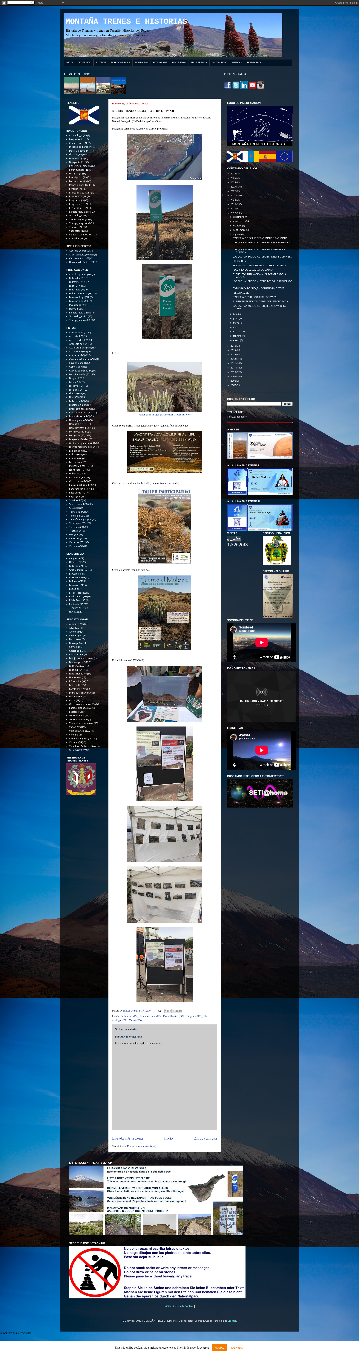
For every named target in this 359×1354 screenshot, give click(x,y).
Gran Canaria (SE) (78, 569)
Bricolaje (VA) (76, 643)
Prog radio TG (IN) (78, 204)
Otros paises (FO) (78, 481)
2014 (233, 354)
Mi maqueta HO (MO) (80, 692)
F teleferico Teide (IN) (80, 165)
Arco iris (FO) (76, 336)
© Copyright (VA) (78, 750)
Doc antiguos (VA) (78, 662)
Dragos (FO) (75, 378)
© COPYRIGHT (219, 62)
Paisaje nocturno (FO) (80, 485)
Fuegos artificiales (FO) (81, 439)
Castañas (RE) (76, 650)
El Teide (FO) (75, 389)
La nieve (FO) (76, 458)
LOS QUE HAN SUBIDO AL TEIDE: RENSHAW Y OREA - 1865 (260, 307)
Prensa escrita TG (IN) (80, 192)
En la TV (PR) (75, 285)
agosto (237, 234)
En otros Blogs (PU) (79, 297)
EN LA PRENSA (199, 62)
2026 (233, 173)
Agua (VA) (74, 627)
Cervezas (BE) (76, 654)
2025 (233, 178)
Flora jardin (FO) (77, 424)
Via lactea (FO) (76, 542)
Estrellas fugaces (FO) (80, 408)
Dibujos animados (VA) (81, 658)
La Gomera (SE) (77, 573)
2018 (233, 208)
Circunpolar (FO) (78, 363)
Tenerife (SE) (75, 608)
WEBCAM (237, 62)
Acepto (219, 1347)
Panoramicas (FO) (78, 489)
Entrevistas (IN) (77, 158)
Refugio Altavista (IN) (80, 211)
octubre (237, 225)
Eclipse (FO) (75, 382)
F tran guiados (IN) (78, 169)
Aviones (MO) (76, 631)
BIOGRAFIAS (141, 62)
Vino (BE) (73, 734)
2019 (233, 204)
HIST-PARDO (254, 62)
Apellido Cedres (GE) (80, 250)
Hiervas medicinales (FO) (82, 446)
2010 (233, 372)
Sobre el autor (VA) (79, 715)
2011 (233, 367)
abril (236, 327)
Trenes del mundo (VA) (81, 723)
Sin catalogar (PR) (78, 316)
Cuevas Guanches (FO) (81, 370)
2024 (233, 182)
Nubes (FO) (75, 473)
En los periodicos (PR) (80, 293)
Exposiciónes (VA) (78, 673)
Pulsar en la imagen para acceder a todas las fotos (165, 414)
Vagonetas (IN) (77, 230)
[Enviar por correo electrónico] (166, 1011)
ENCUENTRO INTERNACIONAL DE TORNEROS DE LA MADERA (259, 275)
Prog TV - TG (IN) (77, 196)
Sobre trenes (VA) (78, 719)
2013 (233, 358)
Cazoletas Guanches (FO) (82, 359)
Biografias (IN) (76, 139)
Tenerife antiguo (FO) (80, 519)
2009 (233, 376)
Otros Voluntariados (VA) (82, 704)
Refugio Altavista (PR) (80, 312)
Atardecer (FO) (77, 355)
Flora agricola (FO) (79, 420)
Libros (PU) (75, 308)
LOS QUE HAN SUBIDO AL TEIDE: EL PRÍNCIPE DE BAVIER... (262, 256)
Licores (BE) (75, 685)
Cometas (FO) (76, 366)
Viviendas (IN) (76, 238)
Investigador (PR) (78, 305)
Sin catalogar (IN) (78, 215)
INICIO (69, 62)
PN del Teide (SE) (78, 592)
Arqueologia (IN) (78, 135)
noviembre (239, 221)
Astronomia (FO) (78, 351)
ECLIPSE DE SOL (241, 261)
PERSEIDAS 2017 (241, 292)
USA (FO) (73, 534)
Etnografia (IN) (76, 162)
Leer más (237, 1348)
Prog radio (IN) (77, 200)
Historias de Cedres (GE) (82, 262)
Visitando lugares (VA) (80, 738)
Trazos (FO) (75, 530)
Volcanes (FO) (76, 546)
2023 (233, 186)
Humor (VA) (75, 677)
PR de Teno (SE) (77, 600)
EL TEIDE (101, 62)
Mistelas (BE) (75, 696)
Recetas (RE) (75, 711)
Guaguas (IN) (76, 173)
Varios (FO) (135, 1020)
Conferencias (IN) (78, 143)
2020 (233, 200)
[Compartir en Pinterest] (180, 1011)
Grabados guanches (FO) (82, 443)
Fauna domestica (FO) (80, 412)
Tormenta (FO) (77, 527)
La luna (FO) (75, 454)
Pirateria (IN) (75, 189)
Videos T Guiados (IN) (80, 234)
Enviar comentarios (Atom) (141, 1146)
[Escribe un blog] (170, 1011)
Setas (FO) (74, 508)
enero (236, 340)
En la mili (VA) (76, 669)
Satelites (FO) (76, 500)
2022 (233, 191)
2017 (233, 213)
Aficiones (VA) (76, 624)
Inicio (168, 1138)
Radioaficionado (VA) (80, 707)
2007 (233, 385)
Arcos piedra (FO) (78, 340)
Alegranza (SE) (76, 558)
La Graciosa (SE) (77, 577)
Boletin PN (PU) (77, 278)
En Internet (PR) (129, 1016)
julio (235, 314)
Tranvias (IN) (75, 227)
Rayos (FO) (74, 496)
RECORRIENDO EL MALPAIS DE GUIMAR (253, 269)
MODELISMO (179, 62)
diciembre (239, 216)
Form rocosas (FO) (79, 431)
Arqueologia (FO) (78, 343)
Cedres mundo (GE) (79, 258)
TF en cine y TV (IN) (79, 219)
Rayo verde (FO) (77, 492)
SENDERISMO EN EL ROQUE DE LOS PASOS (254, 297)
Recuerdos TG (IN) (78, 208)
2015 (233, 350)
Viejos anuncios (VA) (79, 730)
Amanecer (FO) (77, 332)
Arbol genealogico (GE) (81, 254)
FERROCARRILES (120, 62)
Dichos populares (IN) (80, 146)
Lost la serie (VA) (78, 689)
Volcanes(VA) (76, 742)
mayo (236, 322)
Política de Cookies (183, 1306)
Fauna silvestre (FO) (151, 1016)
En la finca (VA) (76, 666)
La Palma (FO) (76, 450)
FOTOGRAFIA (160, 62)
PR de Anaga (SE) (78, 596)
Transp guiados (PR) (79, 320)
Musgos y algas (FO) (79, 465)
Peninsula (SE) (76, 604)
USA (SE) (73, 611)
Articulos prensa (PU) (80, 274)
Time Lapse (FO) (77, 523)
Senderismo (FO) (78, 504)
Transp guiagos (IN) (79, 223)
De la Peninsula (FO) (79, 374)
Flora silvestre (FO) (173, 1016)
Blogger (232, 1320)
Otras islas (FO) (77, 477)
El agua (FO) (75, 393)
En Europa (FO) (77, 401)
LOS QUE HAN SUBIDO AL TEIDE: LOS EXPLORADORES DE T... (262, 282)
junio (236, 318)
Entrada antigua (205, 1138)
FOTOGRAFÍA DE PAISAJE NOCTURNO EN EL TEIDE (258, 288)
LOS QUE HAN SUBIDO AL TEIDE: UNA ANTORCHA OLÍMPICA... (259, 251)
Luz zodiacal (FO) (78, 462)
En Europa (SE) (76, 566)
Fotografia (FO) (193, 1016)
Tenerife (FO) (76, 515)
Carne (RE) (74, 646)
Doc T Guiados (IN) (79, 150)
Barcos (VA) (75, 639)
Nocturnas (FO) (77, 469)
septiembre (239, 229)
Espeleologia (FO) (78, 404)
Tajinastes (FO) (77, 511)
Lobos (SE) (74, 588)
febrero (237, 335)
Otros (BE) (74, 700)
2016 (233, 345)
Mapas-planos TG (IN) (80, 185)
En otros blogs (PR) (79, 301)
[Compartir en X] (173, 1011)
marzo (237, 331)
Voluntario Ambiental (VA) (82, 746)
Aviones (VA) (75, 635)
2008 (233, 380)
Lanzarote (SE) (76, 585)
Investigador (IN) (78, 177)
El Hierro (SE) (75, 562)
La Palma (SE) (76, 581)
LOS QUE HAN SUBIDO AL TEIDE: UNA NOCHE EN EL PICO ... (262, 244)
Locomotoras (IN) (78, 181)
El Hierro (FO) (76, 385)
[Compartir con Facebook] (177, 1011)
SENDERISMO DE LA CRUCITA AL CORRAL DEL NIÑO (259, 265)
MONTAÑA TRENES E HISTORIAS (126, 21)
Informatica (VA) (77, 681)
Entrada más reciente (127, 1138)
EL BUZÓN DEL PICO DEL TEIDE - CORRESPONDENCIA (260, 301)
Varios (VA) (75, 727)
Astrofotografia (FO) (79, 347)
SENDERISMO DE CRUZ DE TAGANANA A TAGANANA (260, 238)
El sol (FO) (74, 397)
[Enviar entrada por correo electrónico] (159, 1010)
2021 (233, 195)
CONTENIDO (84, 62)
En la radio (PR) (77, 289)
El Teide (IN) (75, 154)
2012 (233, 363)
